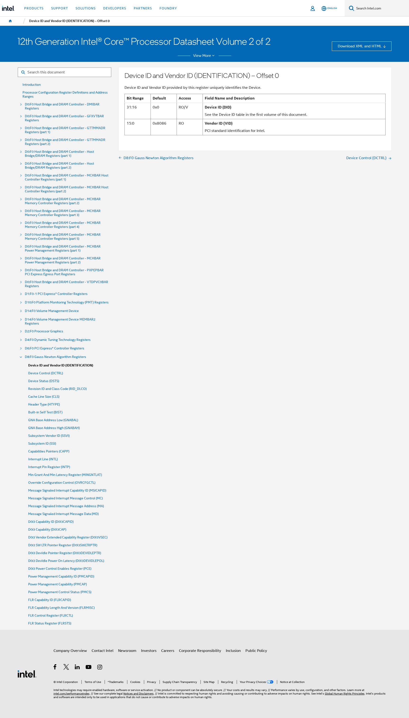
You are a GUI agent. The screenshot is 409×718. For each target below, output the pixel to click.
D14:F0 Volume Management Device (52, 311)
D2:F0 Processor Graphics (44, 331)
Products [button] (34, 8)
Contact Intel (102, 650)
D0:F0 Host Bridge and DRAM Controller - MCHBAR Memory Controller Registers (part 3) (63, 213)
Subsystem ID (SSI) (42, 444)
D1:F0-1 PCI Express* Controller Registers (56, 294)
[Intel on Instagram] (100, 667)
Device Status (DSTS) (43, 381)
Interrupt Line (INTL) (43, 459)
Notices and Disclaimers (138, 693)
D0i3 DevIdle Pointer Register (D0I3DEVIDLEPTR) (64, 553)
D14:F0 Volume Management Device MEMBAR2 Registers (60, 321)
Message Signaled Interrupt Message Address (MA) (66, 506)
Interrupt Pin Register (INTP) (49, 467)
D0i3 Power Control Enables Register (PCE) (59, 569)
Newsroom (127, 650)
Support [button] (59, 8)
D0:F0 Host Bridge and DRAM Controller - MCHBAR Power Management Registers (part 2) (63, 260)
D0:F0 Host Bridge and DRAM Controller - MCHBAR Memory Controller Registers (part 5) (63, 237)
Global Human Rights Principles (345, 693)
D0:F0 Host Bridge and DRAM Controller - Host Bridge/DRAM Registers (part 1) (59, 154)
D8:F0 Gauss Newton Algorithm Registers (55, 357)
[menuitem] (10, 21)
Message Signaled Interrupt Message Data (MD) (63, 514)
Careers (167, 650)
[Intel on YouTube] (89, 667)
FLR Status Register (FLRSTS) (49, 623)
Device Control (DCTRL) (45, 373)
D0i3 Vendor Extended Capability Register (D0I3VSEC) (67, 537)
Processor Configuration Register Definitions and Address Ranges (65, 94)
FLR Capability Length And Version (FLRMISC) (61, 608)
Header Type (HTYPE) (44, 404)
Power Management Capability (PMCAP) (57, 584)
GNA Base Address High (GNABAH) (54, 428)
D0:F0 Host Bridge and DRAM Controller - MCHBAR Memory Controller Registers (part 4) (63, 225)
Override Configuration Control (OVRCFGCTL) (61, 483)
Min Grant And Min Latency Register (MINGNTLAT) (65, 475)
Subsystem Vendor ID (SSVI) (49, 436)
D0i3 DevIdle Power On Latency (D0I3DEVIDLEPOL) (66, 561)
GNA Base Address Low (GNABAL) (53, 420)
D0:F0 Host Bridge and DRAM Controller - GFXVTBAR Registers (64, 118)
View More (202, 55)
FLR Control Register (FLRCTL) (50, 616)
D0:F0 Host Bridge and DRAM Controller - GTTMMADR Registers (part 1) (65, 130)
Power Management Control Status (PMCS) (59, 592)
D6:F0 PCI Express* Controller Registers (54, 348)
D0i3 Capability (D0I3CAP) (47, 530)
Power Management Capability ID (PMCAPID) (61, 576)
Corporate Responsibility (200, 650)
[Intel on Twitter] (66, 667)
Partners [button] (143, 8)
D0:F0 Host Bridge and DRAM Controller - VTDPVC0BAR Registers (66, 284)
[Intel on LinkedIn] (77, 667)
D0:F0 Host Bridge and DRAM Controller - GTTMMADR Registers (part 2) (65, 142)
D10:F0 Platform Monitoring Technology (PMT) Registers (67, 302)
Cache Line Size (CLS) (43, 397)
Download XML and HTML (360, 46)
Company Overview (70, 650)
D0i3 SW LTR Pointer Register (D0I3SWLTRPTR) (62, 545)
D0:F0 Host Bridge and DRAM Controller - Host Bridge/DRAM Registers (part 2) (59, 166)
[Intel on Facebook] (55, 667)
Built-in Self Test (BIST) (45, 412)
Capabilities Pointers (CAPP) (48, 451)
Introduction (31, 85)
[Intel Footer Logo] (27, 673)
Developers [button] (114, 8)
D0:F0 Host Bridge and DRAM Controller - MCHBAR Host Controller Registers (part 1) (66, 177)
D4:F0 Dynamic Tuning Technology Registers (58, 340)
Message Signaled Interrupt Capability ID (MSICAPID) (67, 490)
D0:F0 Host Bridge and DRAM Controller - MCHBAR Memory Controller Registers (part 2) (63, 201)
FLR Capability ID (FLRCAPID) (49, 600)
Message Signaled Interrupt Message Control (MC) (65, 498)
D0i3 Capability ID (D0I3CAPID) (51, 522)
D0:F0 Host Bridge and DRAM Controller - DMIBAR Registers (62, 106)
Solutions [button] (86, 8)
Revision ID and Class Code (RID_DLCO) (57, 389)
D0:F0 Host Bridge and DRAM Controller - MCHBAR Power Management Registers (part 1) (63, 248)
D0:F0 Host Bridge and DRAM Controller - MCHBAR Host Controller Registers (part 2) (66, 189)
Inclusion (233, 650)
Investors (148, 650)
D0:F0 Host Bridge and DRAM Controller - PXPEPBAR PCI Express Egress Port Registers (64, 272)
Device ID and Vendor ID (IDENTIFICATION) (60, 365)
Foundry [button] (168, 8)
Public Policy (256, 650)
